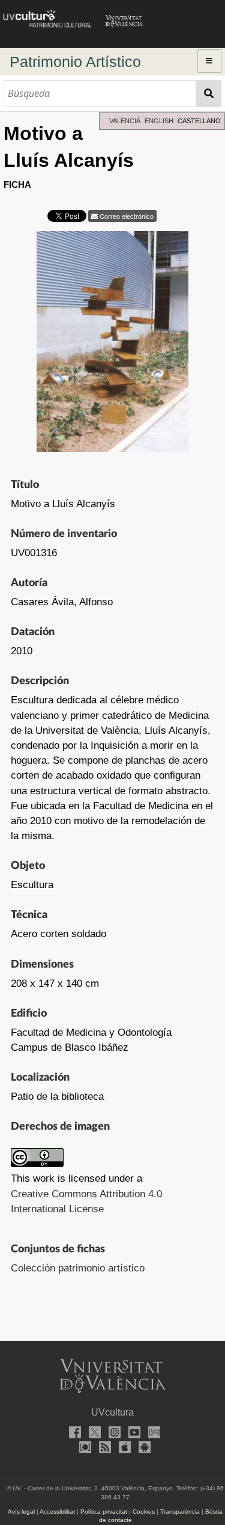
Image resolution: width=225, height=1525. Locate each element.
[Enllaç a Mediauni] (152, 1433)
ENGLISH (159, 120)
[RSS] (103, 1448)
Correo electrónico (126, 216)
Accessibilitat (57, 1511)
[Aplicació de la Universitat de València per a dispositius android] (142, 1448)
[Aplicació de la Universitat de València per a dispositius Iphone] (122, 1448)
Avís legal (21, 1511)
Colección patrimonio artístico (78, 1268)
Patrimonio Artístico (75, 61)
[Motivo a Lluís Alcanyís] (112, 344)
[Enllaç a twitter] (93, 1433)
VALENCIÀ (124, 120)
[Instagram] (113, 1433)
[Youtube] (133, 1433)
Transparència (180, 1511)
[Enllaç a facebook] (73, 1433)
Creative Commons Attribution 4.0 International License (86, 1201)
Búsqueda (208, 93)
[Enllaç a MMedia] (83, 1448)
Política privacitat (103, 1511)
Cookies (144, 1511)
